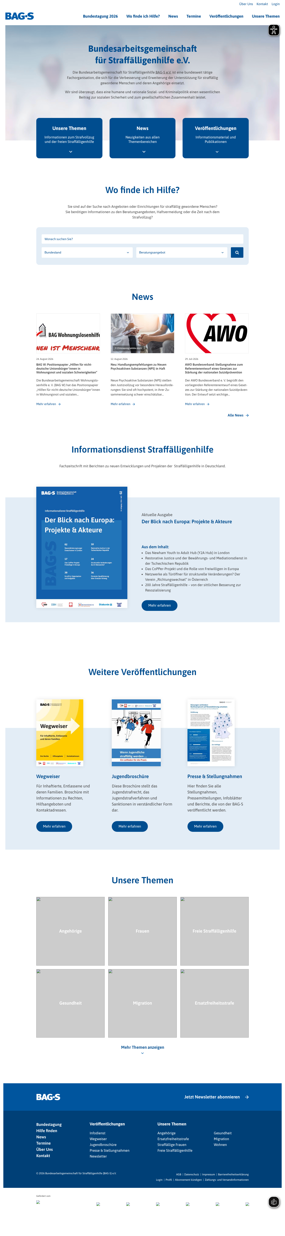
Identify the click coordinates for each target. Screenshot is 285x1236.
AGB (178, 1174)
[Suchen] (237, 252)
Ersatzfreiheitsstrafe (173, 1139)
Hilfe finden (46, 1130)
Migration (221, 1139)
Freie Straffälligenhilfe (174, 1151)
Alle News (235, 415)
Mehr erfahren (159, 606)
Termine (194, 16)
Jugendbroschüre (103, 1145)
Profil (169, 1179)
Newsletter (98, 1156)
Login (276, 4)
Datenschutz (191, 1174)
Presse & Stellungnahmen (110, 1151)
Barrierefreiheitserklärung (233, 1174)
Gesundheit (223, 1133)
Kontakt (262, 4)
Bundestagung (49, 1124)
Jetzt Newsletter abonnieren (212, 1097)
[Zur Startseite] (19, 16)
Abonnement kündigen (188, 1179)
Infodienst (98, 1133)
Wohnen (220, 1145)
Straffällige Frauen (171, 1145)
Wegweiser (98, 1139)
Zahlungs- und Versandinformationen (227, 1179)
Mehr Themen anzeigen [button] (142, 1047)
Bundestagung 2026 (100, 16)
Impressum (208, 1174)
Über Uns (246, 4)
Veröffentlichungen (226, 16)
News (173, 16)
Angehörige (166, 1133)
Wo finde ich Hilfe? (143, 16)
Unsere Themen (266, 16)
